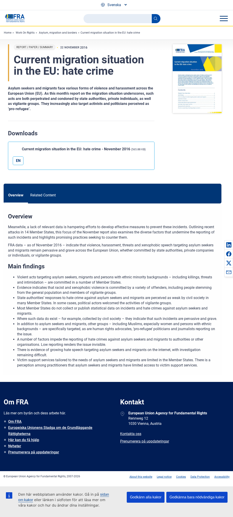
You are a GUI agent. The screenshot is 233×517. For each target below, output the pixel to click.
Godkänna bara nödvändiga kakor (197, 497)
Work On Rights (25, 32)
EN (18, 160)
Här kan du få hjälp (23, 440)
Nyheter (14, 446)
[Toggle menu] (223, 18)
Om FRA (15, 421)
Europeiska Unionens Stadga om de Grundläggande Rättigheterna (50, 430)
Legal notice (164, 476)
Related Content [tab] (43, 195)
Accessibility (222, 476)
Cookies (181, 476)
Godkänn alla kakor (145, 497)
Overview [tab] (15, 195)
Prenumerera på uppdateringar (33, 452)
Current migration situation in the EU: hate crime (110, 32)
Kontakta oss (130, 434)
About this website (140, 476)
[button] (229, 244)
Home (7, 32)
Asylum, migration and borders (58, 32)
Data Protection (200, 476)
